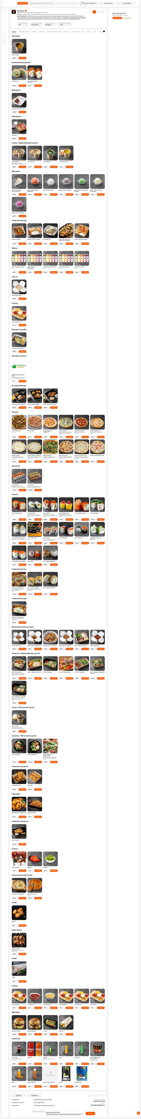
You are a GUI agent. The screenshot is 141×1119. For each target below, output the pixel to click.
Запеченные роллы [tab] (24, 31)
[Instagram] (103, 1095)
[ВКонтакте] (90, 1095)
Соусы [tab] (94, 31)
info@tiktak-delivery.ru (98, 1105)
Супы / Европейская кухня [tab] (53, 31)
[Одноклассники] (98, 1095)
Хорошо (90, 1113)
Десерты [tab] (34, 31)
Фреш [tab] (83, 31)
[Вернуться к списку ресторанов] (5, 11)
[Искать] (76, 3)
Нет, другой (127, 18)
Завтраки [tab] (41, 31)
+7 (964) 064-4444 (99, 1101)
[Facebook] (94, 1095)
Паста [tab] (89, 31)
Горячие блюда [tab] (75, 31)
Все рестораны (22, 3)
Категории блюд (39, 1102)
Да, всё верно (117, 18)
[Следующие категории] (104, 31)
